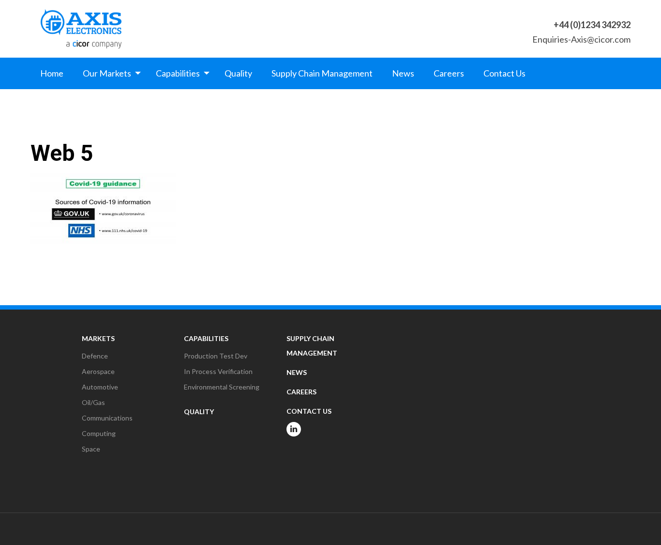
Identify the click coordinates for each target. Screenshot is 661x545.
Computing (99, 433)
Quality (238, 73)
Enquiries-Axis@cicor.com (581, 39)
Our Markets (107, 73)
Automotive (100, 387)
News (403, 73)
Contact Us (504, 73)
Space (91, 449)
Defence (95, 356)
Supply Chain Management (322, 73)
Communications (107, 418)
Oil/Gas (93, 402)
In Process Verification (218, 371)
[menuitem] (51, 73)
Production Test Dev (215, 356)
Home (51, 73)
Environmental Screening (221, 387)
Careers (449, 73)
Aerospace (98, 371)
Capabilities (178, 73)
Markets (98, 338)
